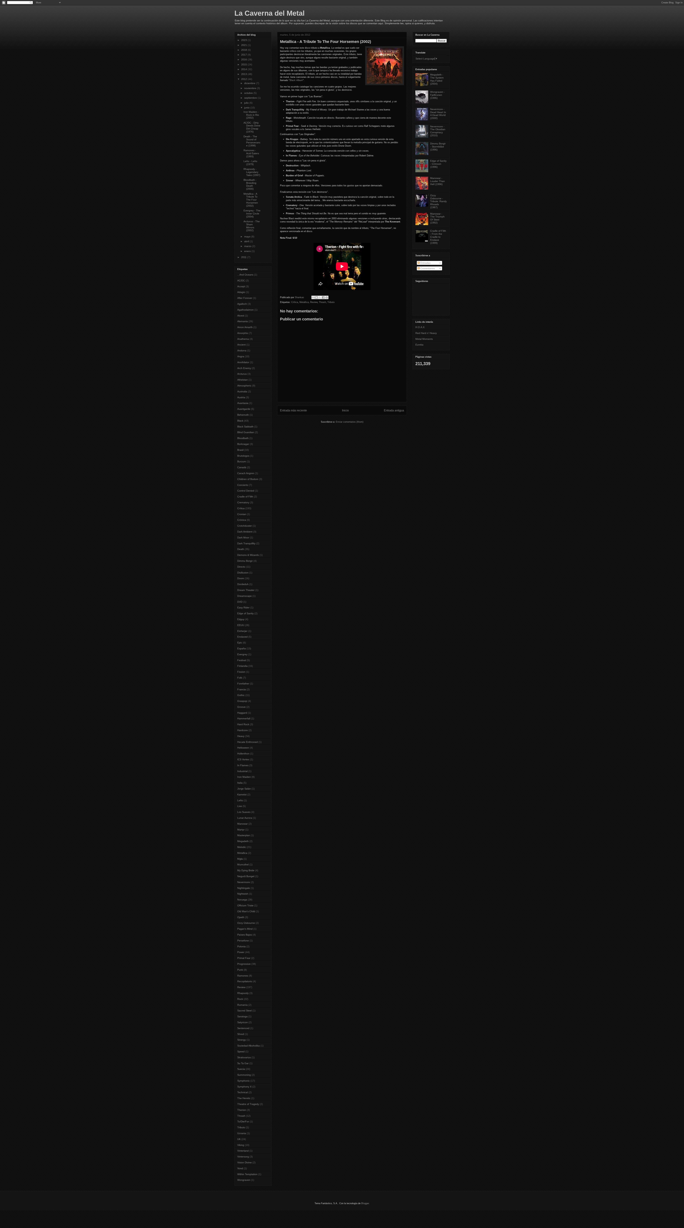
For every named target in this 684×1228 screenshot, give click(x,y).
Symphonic (243, 1080)
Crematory (243, 502)
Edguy (240, 619)
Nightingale (243, 888)
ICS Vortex (243, 759)
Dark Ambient (244, 531)
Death (240, 549)
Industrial (242, 771)
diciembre (250, 83)
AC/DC (241, 280)
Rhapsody (243, 993)
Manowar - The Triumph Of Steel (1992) (437, 218)
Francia (241, 689)
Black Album (296, 80)
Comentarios (427, 268)
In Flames (242, 765)
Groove (241, 706)
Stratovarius (244, 1057)
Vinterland (243, 1150)
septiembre (251, 97)
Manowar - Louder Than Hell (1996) (437, 181)
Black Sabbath (245, 426)
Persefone (243, 940)
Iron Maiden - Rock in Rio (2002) (251, 114)
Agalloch (242, 303)
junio (247, 107)
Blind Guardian (245, 432)
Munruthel (243, 864)
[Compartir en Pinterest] (326, 297)
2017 (244, 54)
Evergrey (242, 654)
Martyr (241, 829)
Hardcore (242, 730)
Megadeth (243, 841)
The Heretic (243, 1098)
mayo (247, 236)
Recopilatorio (244, 981)
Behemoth (243, 414)
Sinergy (241, 1039)
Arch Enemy (244, 368)
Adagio (241, 292)
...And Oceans (245, 274)
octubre (248, 93)
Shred (240, 1034)
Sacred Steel (244, 1010)
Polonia (241, 946)
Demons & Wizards (248, 555)
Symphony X (244, 1086)
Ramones (242, 975)
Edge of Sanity (245, 613)
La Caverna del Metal (269, 13)
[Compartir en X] (320, 297)
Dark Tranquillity (246, 543)
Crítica (294, 302)
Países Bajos (244, 934)
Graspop (242, 701)
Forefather (243, 683)
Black (240, 420)
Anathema (243, 338)
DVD (239, 601)
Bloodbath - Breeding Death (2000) (249, 184)
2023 (244, 40)
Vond (240, 1168)
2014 (244, 69)
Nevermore (243, 882)
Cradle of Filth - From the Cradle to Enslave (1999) (438, 236)
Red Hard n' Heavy (426, 333)
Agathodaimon (245, 309)
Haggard (242, 712)
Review (313, 302)
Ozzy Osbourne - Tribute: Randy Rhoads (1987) (438, 201)
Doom (240, 578)
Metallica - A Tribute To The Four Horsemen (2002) (250, 199)
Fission (241, 671)
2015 (244, 64)
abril (247, 241)
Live (239, 806)
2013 (244, 74)
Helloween (243, 747)
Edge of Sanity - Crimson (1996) (438, 163)
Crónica (241, 519)
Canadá (241, 467)
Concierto (242, 485)
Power (240, 952)
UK (239, 1139)
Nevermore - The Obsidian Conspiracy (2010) (437, 131)
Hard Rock (243, 724)
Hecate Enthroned (247, 742)
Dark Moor (243, 537)
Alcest (240, 315)
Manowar (242, 823)
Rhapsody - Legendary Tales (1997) (251, 172)
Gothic (241, 695)
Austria (241, 397)
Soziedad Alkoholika (248, 1045)
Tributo (331, 302)
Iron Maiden (244, 776)
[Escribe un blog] (316, 297)
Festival (241, 660)
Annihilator (243, 362)
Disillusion (242, 572)
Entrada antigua (394, 410)
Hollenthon (243, 753)
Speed (241, 1051)
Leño (240, 800)
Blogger (365, 1203)
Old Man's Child (246, 911)
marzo (248, 246)
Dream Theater (246, 590)
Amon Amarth (245, 327)
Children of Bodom (247, 479)
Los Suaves (243, 812)
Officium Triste (245, 905)
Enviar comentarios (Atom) (349, 421)
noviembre (250, 88)
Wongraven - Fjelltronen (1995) (437, 94)
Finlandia (242, 665)
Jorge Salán (244, 788)
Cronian (241, 514)
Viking (240, 1145)
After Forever (244, 298)
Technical (242, 1092)
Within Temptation (247, 1174)
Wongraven (243, 1179)
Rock (240, 999)
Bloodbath (243, 438)
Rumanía (242, 1004)
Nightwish (242, 893)
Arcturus (242, 373)
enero (248, 251)
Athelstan (242, 379)
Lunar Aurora (244, 817)
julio (246, 102)
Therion (241, 1109)
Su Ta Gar (243, 1063)
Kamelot (242, 794)
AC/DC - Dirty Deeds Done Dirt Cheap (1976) (251, 127)
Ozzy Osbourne (246, 922)
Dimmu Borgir (245, 560)
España (241, 648)
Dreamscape (244, 595)
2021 (244, 45)
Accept (241, 286)
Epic (239, 642)
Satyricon (242, 1022)
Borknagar (243, 444)
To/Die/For (243, 1121)
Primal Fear (243, 958)
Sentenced (243, 1028)
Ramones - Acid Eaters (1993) (251, 153)
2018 (244, 49)
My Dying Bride (245, 870)
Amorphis (242, 333)
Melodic (241, 847)
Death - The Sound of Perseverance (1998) (251, 141)
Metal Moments (424, 338)
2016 (244, 59)
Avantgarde (243, 408)
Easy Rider (243, 607)
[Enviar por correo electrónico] (313, 297)
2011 (244, 257)
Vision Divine (244, 1162)
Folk (239, 677)
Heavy (240, 736)
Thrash (322, 302)
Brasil (240, 449)
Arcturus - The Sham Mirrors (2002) (251, 226)
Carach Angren (245, 473)
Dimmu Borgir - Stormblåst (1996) (438, 146)
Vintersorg (243, 1156)
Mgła (240, 858)
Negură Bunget (245, 876)
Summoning (244, 1074)
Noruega (242, 899)
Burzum (241, 461)
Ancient (241, 344)
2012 (244, 79)
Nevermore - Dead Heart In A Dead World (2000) (438, 114)
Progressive (244, 963)
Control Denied (245, 490)
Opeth (240, 917)
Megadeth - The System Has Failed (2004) (437, 79)
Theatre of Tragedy (248, 1104)
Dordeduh (242, 584)
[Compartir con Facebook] (323, 297)
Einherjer (242, 631)
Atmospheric (244, 385)
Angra (240, 356)
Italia (240, 782)
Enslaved (242, 636)
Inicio (345, 410)
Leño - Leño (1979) (250, 163)
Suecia (241, 1069)
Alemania (242, 321)
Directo (241, 566)
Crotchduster (244, 525)
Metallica (304, 302)
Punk (240, 969)
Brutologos (243, 455)
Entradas (425, 262)
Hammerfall (243, 718)
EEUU (240, 625)
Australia (242, 391)
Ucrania (241, 1133)
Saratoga (242, 1016)
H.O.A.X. (420, 327)
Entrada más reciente (293, 410)
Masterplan (243, 835)
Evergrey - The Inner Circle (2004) (251, 213)
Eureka (419, 344)
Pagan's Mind (245, 928)
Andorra (241, 350)
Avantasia (242, 403)
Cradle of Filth (245, 496)
